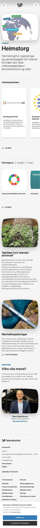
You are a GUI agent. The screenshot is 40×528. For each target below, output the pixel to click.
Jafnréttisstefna (7, 490)
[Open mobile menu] (36, 5)
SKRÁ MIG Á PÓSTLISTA (10, 472)
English (4, 467)
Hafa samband (7, 463)
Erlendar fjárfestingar (27, 487)
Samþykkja (20, 517)
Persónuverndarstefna (9, 487)
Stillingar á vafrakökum (20, 523)
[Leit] (4, 5)
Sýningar (23, 493)
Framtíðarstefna (7, 496)
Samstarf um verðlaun (9, 499)
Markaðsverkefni (25, 490)
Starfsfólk (5, 483)
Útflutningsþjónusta (26, 483)
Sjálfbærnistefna (7, 493)
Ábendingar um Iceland (28, 496)
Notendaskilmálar (15, 512)
